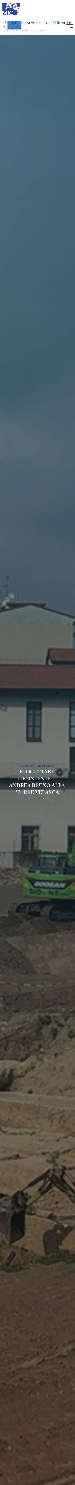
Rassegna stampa (45, 765)
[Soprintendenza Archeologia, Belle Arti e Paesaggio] (11, 8)
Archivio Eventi (27, 765)
